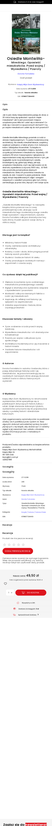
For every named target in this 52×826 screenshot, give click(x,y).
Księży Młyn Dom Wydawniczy (30, 84)
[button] (26, 34)
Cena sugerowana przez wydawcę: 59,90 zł (26, 580)
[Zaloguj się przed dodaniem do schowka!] (5, 583)
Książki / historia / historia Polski (33, 512)
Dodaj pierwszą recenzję (17, 551)
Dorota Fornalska (26, 73)
